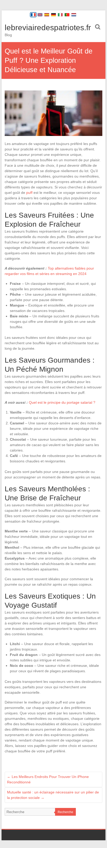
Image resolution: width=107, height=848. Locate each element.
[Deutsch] (53, 15)
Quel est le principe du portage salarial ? (62, 402)
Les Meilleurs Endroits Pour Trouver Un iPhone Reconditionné (48, 779)
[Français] (33, 15)
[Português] (67, 15)
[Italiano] (60, 15)
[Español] (46, 15)
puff (29, 192)
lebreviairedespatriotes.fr (48, 27)
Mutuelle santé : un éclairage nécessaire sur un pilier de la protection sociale (53, 795)
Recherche (65, 812)
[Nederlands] (73, 15)
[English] (40, 15)
